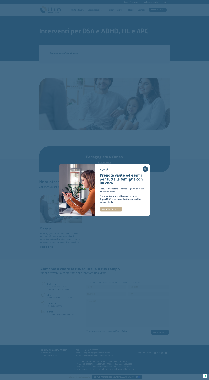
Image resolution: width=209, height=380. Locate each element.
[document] (104, 190)
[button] (111, 209)
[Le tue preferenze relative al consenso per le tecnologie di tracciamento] (205, 376)
